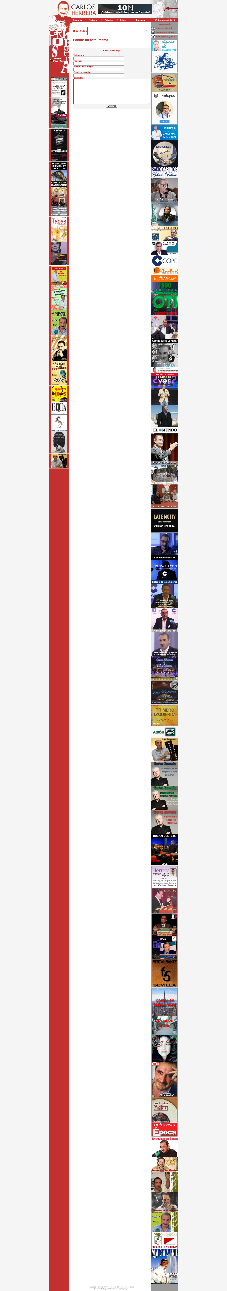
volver (147, 31)
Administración (165, 24)
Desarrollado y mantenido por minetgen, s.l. (112, 1289)
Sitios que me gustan (165, 36)
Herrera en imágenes (166, 32)
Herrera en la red (164, 28)
